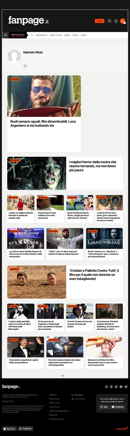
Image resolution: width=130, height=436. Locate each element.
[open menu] (5, 35)
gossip (83, 35)
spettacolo (17, 35)
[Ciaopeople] (122, 429)
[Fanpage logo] (25, 21)
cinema (67, 35)
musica (75, 35)
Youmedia (53, 395)
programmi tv (42, 35)
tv (32, 35)
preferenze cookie (56, 419)
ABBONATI (100, 21)
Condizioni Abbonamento (59, 411)
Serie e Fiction (56, 35)
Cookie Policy (54, 407)
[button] (9, 428)
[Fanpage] (11, 387)
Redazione (53, 415)
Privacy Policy (55, 403)
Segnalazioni (54, 399)
